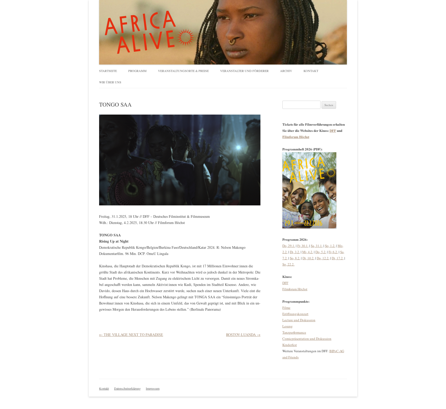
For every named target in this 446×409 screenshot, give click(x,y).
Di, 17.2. (338, 258)
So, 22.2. (288, 264)
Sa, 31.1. (317, 245)
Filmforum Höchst (295, 136)
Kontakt (311, 71)
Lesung (287, 326)
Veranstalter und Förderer (244, 71)
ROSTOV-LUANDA (243, 334)
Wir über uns (110, 82)
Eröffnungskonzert (295, 313)
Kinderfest (289, 344)
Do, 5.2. (320, 252)
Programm (137, 71)
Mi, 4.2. (307, 252)
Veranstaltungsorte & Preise (183, 71)
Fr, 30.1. (302, 245)
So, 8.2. (295, 258)
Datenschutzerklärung (127, 388)
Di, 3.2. (295, 252)
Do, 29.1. (288, 245)
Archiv (286, 71)
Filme (286, 307)
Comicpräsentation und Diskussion (306, 338)
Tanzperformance (294, 332)
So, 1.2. (330, 245)
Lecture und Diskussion (298, 320)
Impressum (153, 388)
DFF (333, 130)
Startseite (108, 71)
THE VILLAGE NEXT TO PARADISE (131, 334)
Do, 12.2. (323, 258)
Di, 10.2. (308, 258)
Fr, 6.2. (333, 252)
